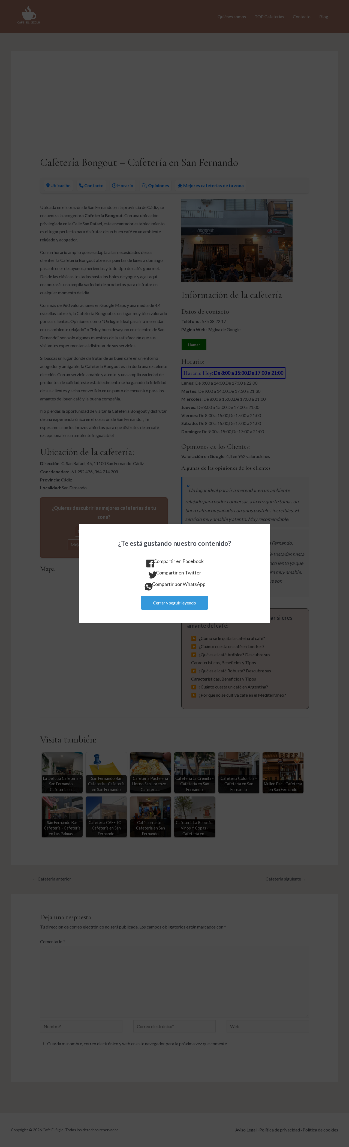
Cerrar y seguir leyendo (174, 602)
